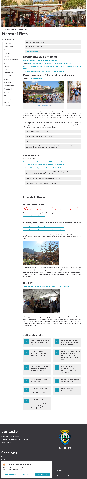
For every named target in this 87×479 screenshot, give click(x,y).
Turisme (6, 66)
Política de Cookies (17, 469)
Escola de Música (9, 86)
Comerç (6, 69)
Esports (6, 95)
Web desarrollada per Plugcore (65, 475)
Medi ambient (8, 73)
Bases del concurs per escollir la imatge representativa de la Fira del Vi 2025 (46, 286)
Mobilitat (7, 92)
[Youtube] (65, 448)
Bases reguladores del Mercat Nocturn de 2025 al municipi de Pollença (44, 162)
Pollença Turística (36, 78)
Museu (6, 79)
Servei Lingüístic (9, 99)
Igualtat (6, 63)
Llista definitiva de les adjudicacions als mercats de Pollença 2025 (43, 71)
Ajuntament (4, 458)
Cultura (6, 50)
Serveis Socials (8, 47)
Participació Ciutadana (11, 60)
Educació (6, 56)
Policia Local (8, 89)
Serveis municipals (11, 29)
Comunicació (8, 105)
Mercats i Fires (8, 76)
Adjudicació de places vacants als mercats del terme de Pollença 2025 (49, 63)
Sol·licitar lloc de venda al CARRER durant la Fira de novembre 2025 (43, 227)
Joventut (6, 102)
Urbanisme (7, 43)
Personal (7, 53)
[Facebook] (60, 448)
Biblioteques (8, 82)
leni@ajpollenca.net (32, 51)
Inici (2, 456)
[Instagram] (69, 448)
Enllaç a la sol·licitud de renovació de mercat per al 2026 (40, 60)
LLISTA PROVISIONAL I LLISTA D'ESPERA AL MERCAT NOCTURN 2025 (43, 165)
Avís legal (59, 470)
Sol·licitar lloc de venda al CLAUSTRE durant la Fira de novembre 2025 (44, 230)
